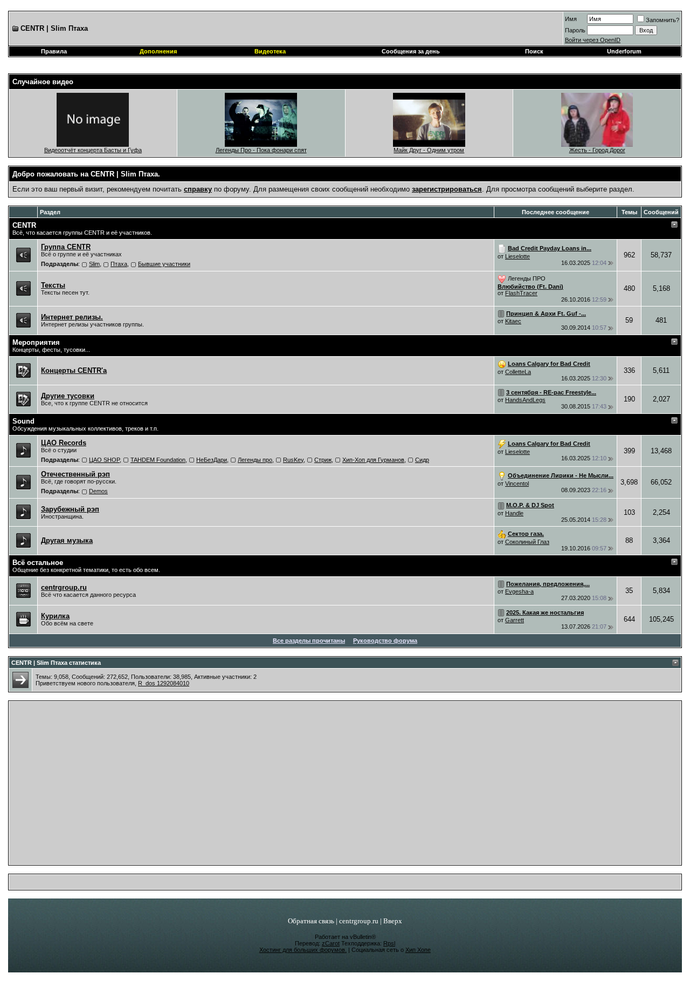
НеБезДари (211, 460)
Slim (94, 264)
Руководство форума (385, 640)
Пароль (575, 30)
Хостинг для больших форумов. (303, 950)
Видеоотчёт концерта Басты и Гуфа (93, 150)
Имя (571, 19)
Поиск (534, 51)
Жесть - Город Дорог (597, 150)
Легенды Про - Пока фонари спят (261, 150)
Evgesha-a (519, 591)
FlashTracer (521, 293)
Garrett (514, 620)
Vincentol (517, 483)
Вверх (392, 921)
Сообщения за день (411, 51)
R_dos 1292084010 (163, 683)
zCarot (331, 943)
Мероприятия (36, 342)
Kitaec (513, 321)
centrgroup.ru (358, 921)
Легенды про (255, 460)
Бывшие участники (164, 264)
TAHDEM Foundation (157, 460)
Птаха (119, 264)
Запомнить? (662, 20)
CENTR (24, 225)
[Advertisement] (345, 785)
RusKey (293, 460)
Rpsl (389, 943)
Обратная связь (311, 921)
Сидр (422, 460)
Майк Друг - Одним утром (429, 150)
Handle (514, 513)
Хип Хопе (418, 950)
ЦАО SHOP (104, 460)
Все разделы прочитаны (309, 640)
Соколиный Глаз (527, 542)
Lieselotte (517, 256)
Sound (23, 421)
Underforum (624, 51)
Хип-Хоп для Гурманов (373, 460)
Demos (98, 491)
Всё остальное (37, 563)
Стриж (323, 460)
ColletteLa (518, 372)
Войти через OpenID (592, 40)
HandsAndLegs (525, 400)
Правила (54, 51)
